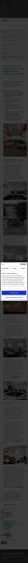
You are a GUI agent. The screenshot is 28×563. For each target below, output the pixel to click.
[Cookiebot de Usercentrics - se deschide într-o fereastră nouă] (20, 264)
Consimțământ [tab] (5, 268)
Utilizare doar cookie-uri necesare (14, 297)
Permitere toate (14, 292)
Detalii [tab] (14, 268)
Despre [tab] (23, 268)
